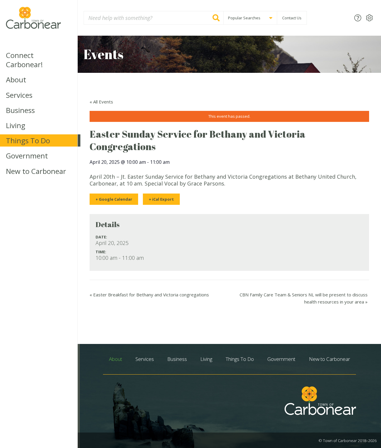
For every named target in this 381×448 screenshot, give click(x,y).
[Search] (216, 18)
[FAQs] (357, 18)
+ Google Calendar (114, 199)
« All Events (101, 102)
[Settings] (369, 18)
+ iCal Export (161, 199)
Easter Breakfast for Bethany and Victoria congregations (149, 295)
